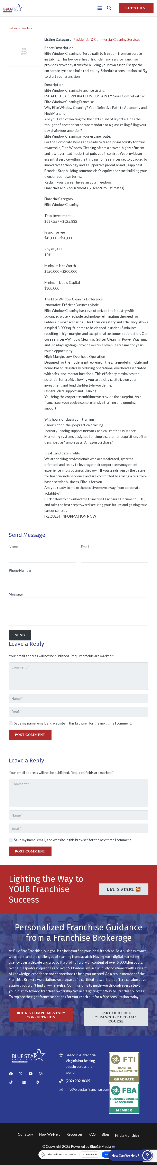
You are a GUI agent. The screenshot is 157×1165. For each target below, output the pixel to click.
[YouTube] (33, 1073)
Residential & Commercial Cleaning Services (106, 39)
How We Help (49, 1134)
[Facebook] (14, 1073)
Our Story (25, 1134)
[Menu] (99, 8)
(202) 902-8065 (78, 1081)
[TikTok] (15, 1082)
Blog (105, 1134)
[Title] (41, 1082)
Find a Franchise (127, 1135)
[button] (109, 8)
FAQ (92, 1134)
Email (85, 546)
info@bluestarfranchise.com (87, 1089)
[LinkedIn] (28, 1082)
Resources (74, 1134)
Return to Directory (20, 28)
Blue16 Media (100, 1146)
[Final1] (12, 8)
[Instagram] (43, 1073)
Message (16, 594)
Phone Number (20, 570)
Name (13, 546)
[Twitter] (23, 1073)
